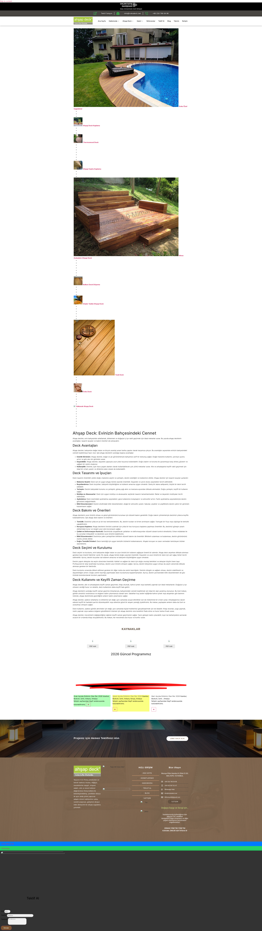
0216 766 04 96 (8, 844)
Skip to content (6, 1)
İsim (2, 911)
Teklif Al (161, 21)
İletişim (184, 21)
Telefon (4, 915)
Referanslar (151, 21)
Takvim (176, 21)
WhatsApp (6, 848)
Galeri (139, 21)
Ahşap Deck (127, 21)
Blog (169, 21)
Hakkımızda (113, 21)
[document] (131, 891)
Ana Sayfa (102, 21)
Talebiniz (4, 919)
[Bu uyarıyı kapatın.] (88, 704)
